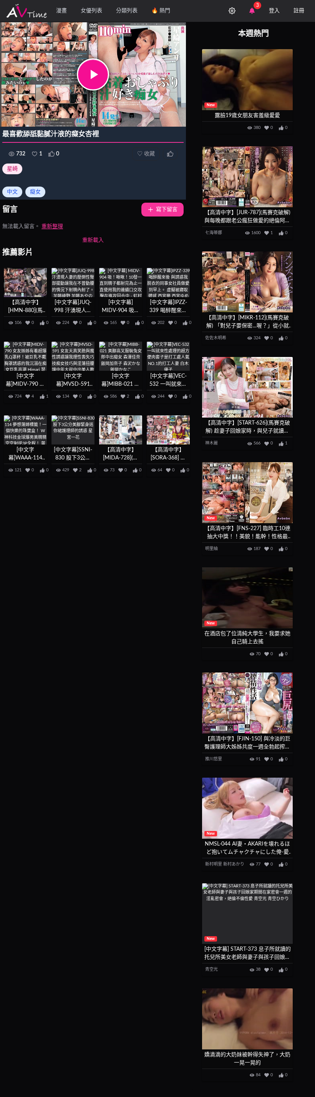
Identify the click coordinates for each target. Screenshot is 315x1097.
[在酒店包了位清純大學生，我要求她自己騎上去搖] (247, 597)
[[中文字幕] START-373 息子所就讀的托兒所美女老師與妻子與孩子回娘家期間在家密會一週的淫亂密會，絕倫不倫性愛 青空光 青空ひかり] (247, 913)
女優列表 (91, 10)
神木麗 (211, 443)
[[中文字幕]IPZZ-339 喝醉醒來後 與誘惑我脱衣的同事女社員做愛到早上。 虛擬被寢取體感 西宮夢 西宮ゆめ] (168, 282)
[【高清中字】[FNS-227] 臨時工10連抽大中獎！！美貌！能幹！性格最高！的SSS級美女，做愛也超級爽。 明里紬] (247, 492)
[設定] (232, 10)
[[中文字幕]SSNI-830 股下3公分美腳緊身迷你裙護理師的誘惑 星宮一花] (72, 429)
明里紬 (211, 549)
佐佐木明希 (215, 338)
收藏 (146, 154)
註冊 (298, 10)
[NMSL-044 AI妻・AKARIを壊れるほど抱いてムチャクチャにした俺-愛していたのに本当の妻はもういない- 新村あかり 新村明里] (247, 808)
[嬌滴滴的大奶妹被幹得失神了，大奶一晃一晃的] (247, 1018)
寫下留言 (166, 209)
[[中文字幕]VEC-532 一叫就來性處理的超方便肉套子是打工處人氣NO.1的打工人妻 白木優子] (168, 356)
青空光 (211, 969)
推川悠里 (213, 759)
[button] (93, 74)
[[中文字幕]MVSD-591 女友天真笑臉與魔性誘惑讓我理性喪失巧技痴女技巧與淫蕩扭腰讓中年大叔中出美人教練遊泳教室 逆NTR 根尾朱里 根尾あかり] (72, 356)
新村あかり (233, 864)
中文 (12, 192)
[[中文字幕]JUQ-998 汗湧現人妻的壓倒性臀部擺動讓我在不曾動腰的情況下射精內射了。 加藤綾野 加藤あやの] (72, 282)
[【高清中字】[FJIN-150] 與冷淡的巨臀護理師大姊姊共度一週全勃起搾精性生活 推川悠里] (247, 703)
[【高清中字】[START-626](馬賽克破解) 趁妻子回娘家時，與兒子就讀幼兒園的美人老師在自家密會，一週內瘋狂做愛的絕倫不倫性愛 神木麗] (247, 387)
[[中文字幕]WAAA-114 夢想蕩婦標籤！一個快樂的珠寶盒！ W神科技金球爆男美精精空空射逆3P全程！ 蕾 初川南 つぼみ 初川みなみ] (25, 429)
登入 (274, 10)
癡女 (35, 192)
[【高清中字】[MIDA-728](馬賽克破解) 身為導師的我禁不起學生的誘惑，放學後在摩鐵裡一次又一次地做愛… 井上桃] (120, 429)
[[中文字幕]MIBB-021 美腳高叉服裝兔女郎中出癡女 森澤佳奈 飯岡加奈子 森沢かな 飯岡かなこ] (120, 356)
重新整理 (52, 226)
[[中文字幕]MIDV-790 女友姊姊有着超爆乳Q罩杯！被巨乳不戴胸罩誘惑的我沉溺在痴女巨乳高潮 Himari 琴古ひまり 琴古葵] (25, 356)
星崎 (12, 169)
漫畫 (61, 10)
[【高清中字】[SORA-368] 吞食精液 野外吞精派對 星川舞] (168, 429)
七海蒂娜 (213, 233)
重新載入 (93, 240)
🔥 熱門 (160, 10)
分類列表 (127, 10)
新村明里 (213, 864)
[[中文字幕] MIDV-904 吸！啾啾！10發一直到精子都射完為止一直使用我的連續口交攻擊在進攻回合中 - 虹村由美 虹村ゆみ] (120, 282)
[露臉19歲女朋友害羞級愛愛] (247, 79)
